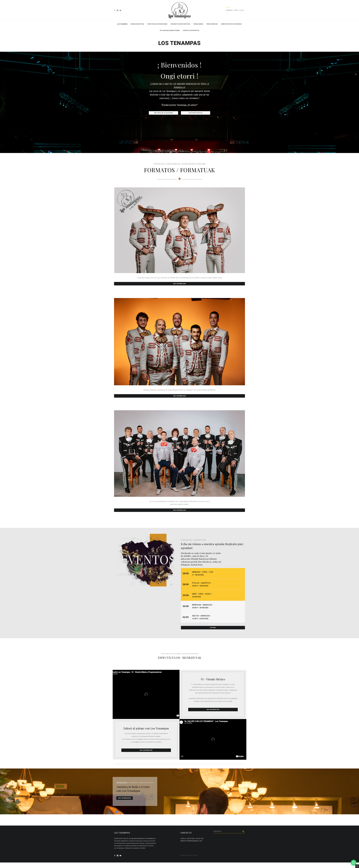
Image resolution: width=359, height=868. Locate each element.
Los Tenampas (122, 24)
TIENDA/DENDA (198, 24)
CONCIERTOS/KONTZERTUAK (180, 24)
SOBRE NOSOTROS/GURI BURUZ (231, 24)
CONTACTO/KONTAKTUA (191, 30)
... (227, 13)
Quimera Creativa (193, 855)
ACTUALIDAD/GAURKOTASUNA (170, 30)
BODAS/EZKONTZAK (137, 24)
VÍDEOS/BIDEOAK (212, 24)
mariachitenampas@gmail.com (191, 841)
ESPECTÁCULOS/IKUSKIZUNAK (157, 24)
